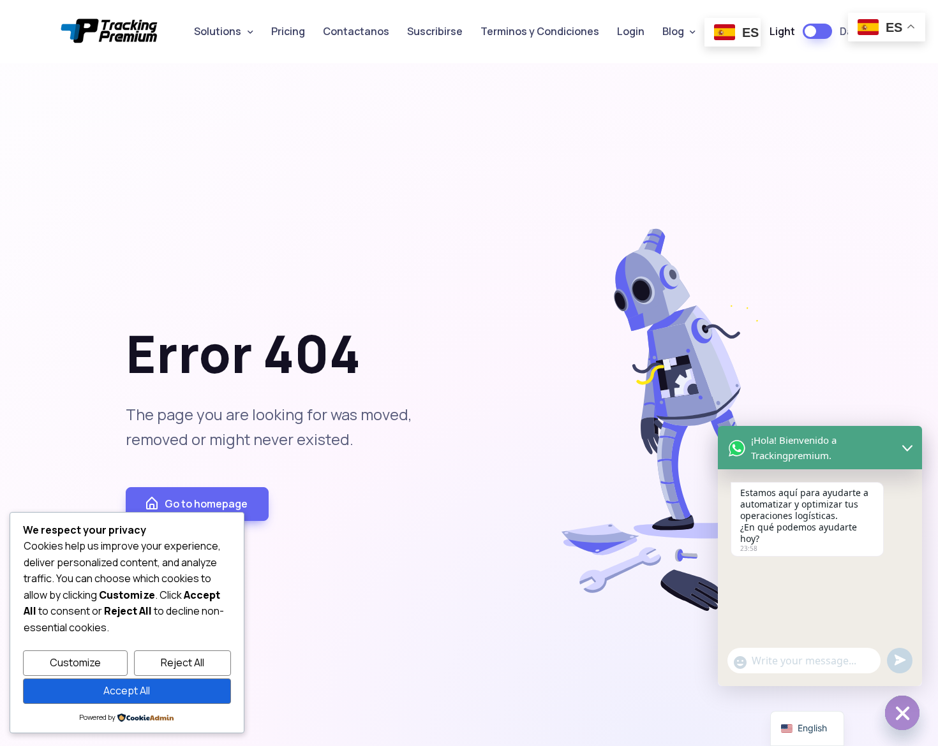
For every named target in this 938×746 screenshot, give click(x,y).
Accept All (126, 691)
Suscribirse (435, 31)
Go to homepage (206, 504)
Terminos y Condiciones (539, 31)
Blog (673, 31)
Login (630, 31)
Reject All (182, 662)
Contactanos (356, 31)
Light (782, 31)
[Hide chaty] (902, 713)
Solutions (217, 31)
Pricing (288, 31)
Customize (75, 662)
